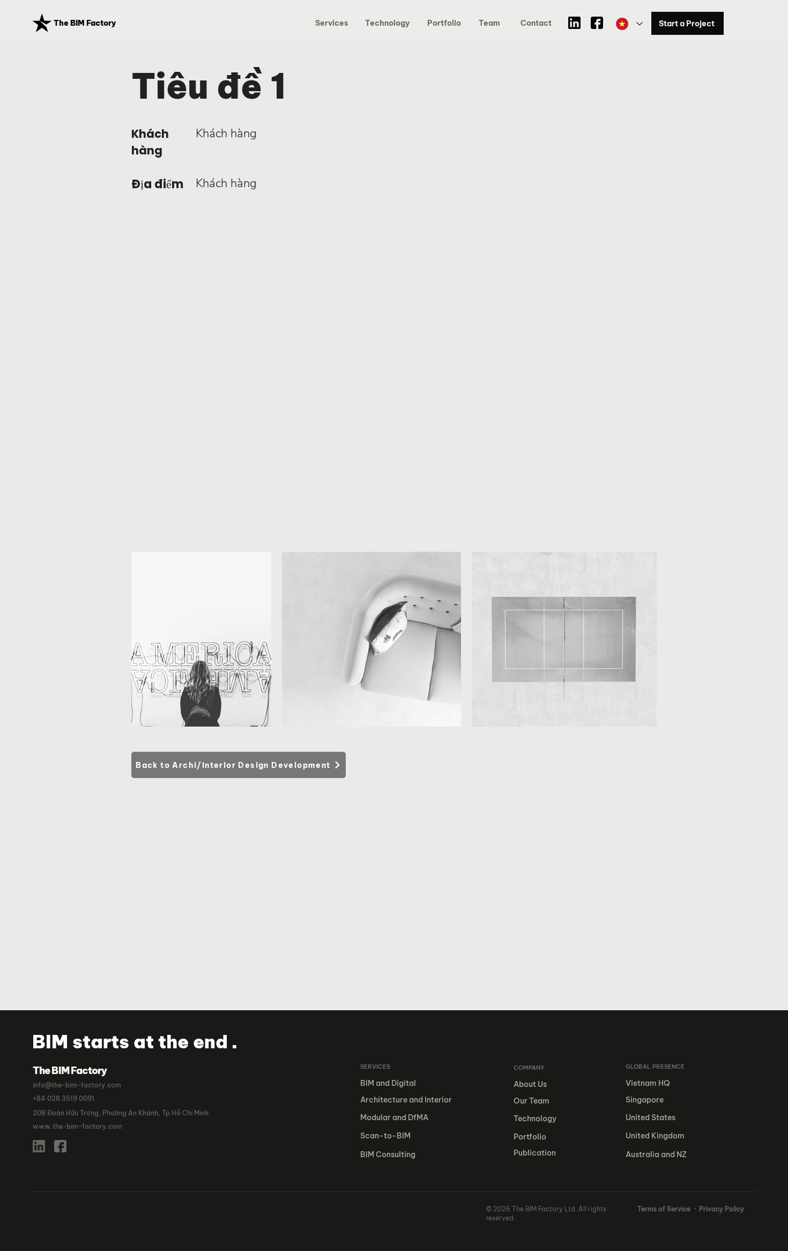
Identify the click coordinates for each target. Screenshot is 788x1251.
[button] (446, 23)
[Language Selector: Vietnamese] (628, 24)
